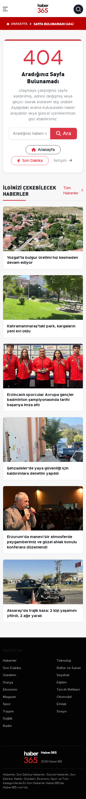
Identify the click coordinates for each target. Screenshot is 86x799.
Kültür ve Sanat (69, 668)
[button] (5, 9)
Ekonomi (10, 689)
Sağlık (7, 718)
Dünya (8, 682)
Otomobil (64, 697)
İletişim (61, 160)
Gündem (9, 675)
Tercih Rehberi (68, 689)
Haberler (10, 660)
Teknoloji (64, 660)
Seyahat (63, 675)
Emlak (61, 704)
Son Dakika (32, 160)
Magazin (9, 697)
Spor (7, 704)
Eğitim (62, 682)
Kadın (7, 726)
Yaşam (8, 711)
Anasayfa (18, 23)
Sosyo (62, 711)
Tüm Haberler (70, 190)
